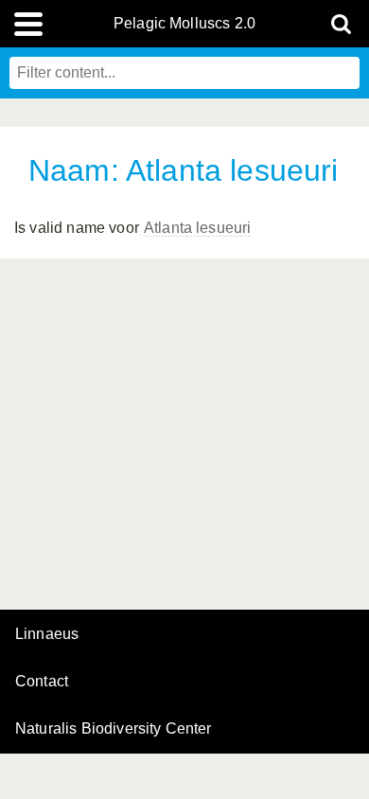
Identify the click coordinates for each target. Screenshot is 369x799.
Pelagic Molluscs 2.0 (184, 23)
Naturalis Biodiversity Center (113, 729)
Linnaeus (47, 634)
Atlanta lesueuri (198, 228)
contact (41, 681)
